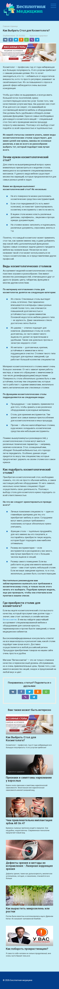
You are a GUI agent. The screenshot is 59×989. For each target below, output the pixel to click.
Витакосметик (10, 619)
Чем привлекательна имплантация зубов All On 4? (29, 822)
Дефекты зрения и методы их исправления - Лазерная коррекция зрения (29, 866)
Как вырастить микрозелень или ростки (28, 910)
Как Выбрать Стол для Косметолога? (21, 739)
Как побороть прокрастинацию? (27, 948)
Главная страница (10, 26)
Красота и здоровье (39, 36)
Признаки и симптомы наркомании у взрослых (29, 779)
